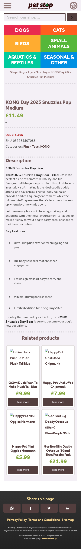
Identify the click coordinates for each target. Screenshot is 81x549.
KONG (45, 146)
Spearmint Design (48, 538)
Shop (13, 72)
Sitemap (68, 520)
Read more (23, 402)
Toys (30, 72)
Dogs (22, 72)
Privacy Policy (17, 520)
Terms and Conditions (44, 520)
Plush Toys (42, 72)
